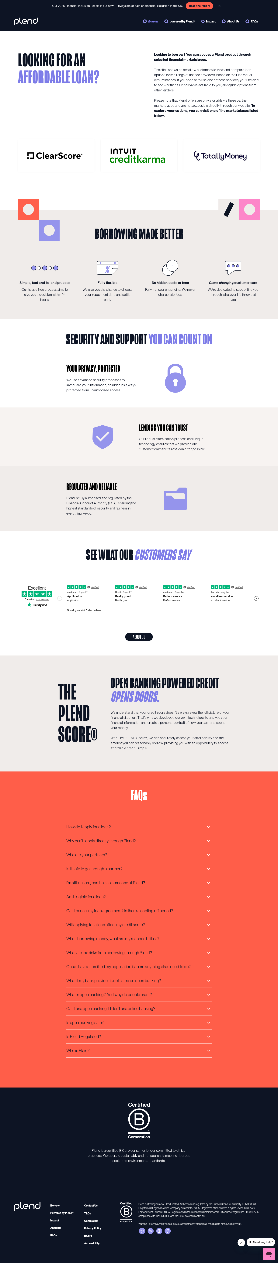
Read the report (199, 6)
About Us (233, 21)
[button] (139, 827)
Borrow (153, 21)
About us (139, 637)
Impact (211, 21)
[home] (26, 21)
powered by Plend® (182, 21)
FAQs (254, 21)
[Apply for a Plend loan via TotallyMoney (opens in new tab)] (221, 155)
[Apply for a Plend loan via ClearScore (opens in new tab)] (56, 155)
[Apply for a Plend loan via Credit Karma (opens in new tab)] (139, 155)
